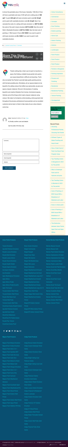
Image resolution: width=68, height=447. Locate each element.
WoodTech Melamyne (8, 315)
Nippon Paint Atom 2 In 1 (9, 349)
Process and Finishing (55, 80)
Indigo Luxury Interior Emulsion (33, 388)
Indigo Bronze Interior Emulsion (33, 343)
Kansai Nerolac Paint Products (55, 240)
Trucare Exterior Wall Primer (10, 294)
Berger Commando (29, 249)
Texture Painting (56, 95)
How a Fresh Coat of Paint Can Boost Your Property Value (57, 151)
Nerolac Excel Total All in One (55, 288)
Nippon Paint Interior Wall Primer (12, 400)
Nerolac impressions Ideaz (54, 261)
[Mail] (20, 331)
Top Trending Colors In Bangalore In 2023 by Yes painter (57, 162)
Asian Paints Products (9, 240)
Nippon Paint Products (9, 337)
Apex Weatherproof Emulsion (10, 276)
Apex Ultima (6, 279)
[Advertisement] (34, 22)
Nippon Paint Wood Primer (10, 391)
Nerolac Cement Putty (52, 294)
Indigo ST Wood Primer (31, 409)
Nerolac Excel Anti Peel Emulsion (55, 267)
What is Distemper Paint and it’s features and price (56, 172)
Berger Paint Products (30, 240)
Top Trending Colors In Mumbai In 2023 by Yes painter (57, 183)
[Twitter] (6, 331)
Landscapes (55, 50)
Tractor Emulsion (7, 246)
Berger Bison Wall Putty (31, 291)
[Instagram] (15, 331)
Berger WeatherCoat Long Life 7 (33, 276)
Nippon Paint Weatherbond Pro (11, 388)
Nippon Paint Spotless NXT (10, 352)
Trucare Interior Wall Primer (10, 291)
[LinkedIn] (17, 331)
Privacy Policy (10, 445)
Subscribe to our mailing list (56, 108)
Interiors (53, 45)
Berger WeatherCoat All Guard (33, 270)
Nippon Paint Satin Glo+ (9, 358)
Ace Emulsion (6, 273)
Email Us (63, 444)
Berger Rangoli (28, 252)
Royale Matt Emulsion (8, 255)
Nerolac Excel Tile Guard (53, 285)
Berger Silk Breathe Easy (31, 261)
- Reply (27, 118)
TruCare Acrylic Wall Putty (10, 303)
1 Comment (19, 45)
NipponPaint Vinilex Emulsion (11, 346)
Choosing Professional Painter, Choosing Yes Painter (57, 129)
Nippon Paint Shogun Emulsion (11, 367)
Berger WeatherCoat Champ (32, 285)
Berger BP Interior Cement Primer (33, 312)
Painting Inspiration (57, 73)
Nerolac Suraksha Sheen (53, 291)
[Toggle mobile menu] (65, 3)
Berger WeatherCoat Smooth (32, 279)
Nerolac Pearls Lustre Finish (54, 264)
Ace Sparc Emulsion (8, 270)
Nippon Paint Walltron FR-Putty (11, 406)
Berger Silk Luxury (29, 264)
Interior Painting (56, 40)
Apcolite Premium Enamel (10, 309)
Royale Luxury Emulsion (9, 252)
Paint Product (55, 54)
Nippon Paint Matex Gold (9, 364)
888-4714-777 (54, 444)
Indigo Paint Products (30, 337)
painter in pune (9, 45)
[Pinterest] (12, 331)
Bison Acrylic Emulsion (31, 246)
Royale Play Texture (8, 321)
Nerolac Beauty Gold (52, 249)
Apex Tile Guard (7, 288)
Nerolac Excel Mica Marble (54, 270)
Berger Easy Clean (29, 255)
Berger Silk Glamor (29, 258)
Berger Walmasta (29, 267)
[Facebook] (4, 331)
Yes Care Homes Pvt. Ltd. (29, 442)
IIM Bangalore (52, 442)
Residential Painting (57, 91)
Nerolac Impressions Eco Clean (55, 258)
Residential (54, 86)
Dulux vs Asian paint (57, 205)
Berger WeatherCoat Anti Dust (33, 273)
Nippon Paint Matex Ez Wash (10, 361)
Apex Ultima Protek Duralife (10, 285)
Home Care (54, 35)
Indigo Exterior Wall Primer (32, 412)
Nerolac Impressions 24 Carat (54, 255)
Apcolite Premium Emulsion (10, 249)
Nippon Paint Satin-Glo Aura (10, 355)
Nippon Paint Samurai (8, 376)
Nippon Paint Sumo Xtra (9, 373)
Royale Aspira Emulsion (9, 267)
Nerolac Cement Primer (53, 303)
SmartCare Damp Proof (9, 324)
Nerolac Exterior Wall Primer (54, 300)
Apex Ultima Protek (8, 282)
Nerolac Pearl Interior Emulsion (55, 252)
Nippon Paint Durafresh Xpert (11, 385)
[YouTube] (9, 331)
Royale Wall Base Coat (9, 297)
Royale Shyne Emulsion (9, 261)
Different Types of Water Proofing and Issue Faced (57, 140)
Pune (14, 45)
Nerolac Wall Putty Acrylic (53, 297)
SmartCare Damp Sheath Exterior (12, 306)
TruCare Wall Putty (7, 300)
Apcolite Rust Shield (8, 312)
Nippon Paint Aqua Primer (10, 403)
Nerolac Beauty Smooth (53, 246)
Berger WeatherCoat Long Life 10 (34, 288)
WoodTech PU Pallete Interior (10, 318)
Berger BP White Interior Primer (33, 309)
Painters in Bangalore (57, 69)
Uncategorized (55, 100)
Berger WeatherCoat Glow (31, 282)
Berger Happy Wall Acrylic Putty (33, 294)
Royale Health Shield (8, 264)
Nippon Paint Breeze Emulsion (11, 343)
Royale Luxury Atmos (8, 258)
